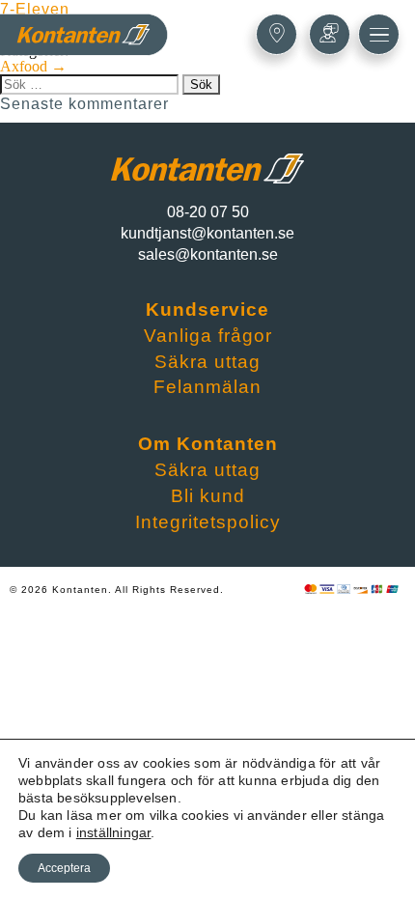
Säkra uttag (207, 362)
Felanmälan (207, 387)
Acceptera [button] (64, 868)
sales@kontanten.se (208, 254)
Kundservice (207, 309)
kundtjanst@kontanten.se (207, 233)
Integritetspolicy (208, 522)
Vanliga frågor (208, 335)
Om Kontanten (208, 444)
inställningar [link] (114, 832)
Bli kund (208, 496)
